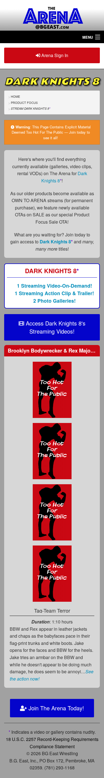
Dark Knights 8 (56, 241)
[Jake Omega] (52, 511)
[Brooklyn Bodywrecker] (52, 389)
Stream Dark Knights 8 (30, 108)
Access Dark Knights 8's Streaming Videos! (54, 327)
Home (15, 96)
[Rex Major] (52, 450)
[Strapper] (52, 573)
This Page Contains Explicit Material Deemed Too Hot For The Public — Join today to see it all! (51, 132)
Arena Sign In (54, 55)
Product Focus (24, 102)
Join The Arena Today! (55, 708)
